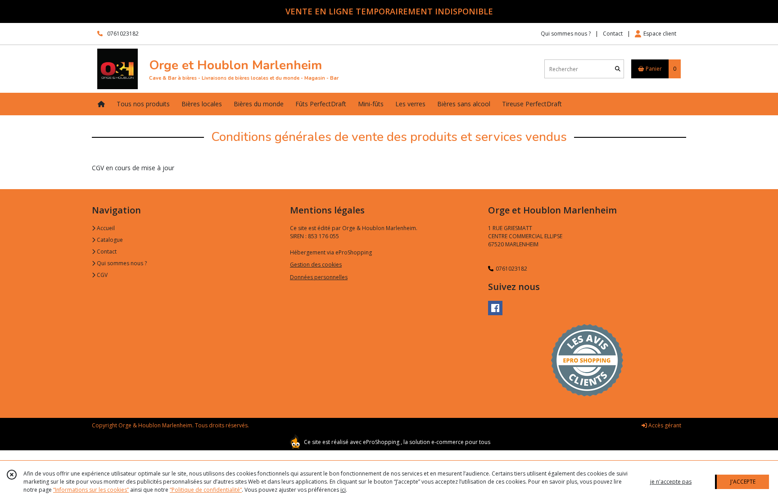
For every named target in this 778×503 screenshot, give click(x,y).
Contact (613, 33)
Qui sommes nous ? (121, 263)
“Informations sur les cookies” (91, 490)
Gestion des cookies (316, 264)
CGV (101, 275)
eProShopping (381, 442)
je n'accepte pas (671, 481)
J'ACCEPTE (742, 481)
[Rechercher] (618, 69)
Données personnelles (319, 277)
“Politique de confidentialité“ (206, 490)
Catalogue (109, 240)
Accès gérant (664, 425)
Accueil (105, 228)
